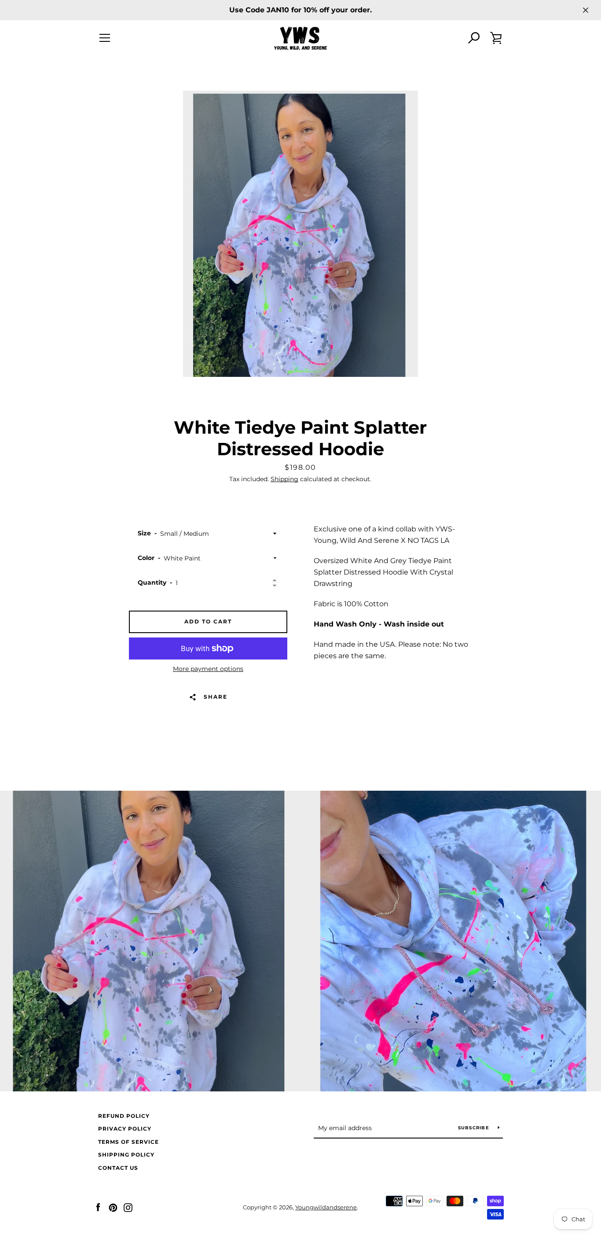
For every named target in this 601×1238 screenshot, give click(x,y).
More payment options (208, 669)
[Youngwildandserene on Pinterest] (113, 1207)
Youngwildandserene (326, 1207)
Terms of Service (128, 1142)
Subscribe (474, 1128)
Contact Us (118, 1167)
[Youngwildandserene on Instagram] (128, 1207)
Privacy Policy (124, 1128)
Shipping (284, 479)
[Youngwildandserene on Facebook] (98, 1207)
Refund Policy (124, 1116)
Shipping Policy (126, 1154)
